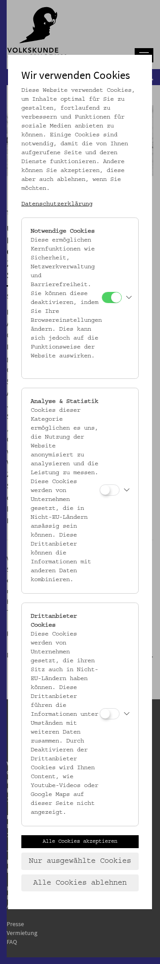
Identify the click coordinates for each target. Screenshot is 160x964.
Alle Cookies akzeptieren (80, 841)
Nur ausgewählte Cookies (80, 861)
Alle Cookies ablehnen (80, 883)
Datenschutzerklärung (56, 204)
